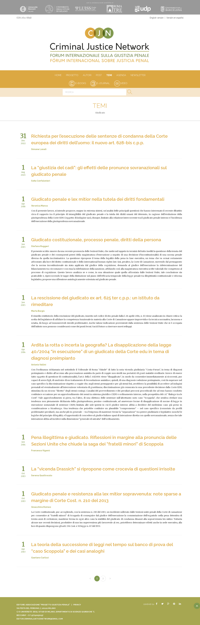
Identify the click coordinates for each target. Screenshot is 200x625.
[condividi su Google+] (168, 604)
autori (87, 75)
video (123, 83)
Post (99, 75)
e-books (80, 83)
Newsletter (138, 75)
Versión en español (174, 18)
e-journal (103, 83)
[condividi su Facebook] (156, 604)
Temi (109, 75)
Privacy (77, 605)
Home (58, 75)
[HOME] (100, 46)
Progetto (72, 75)
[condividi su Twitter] (162, 604)
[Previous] (90, 578)
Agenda (121, 75)
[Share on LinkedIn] (180, 604)
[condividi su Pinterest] (174, 604)
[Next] (110, 578)
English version (157, 18)
